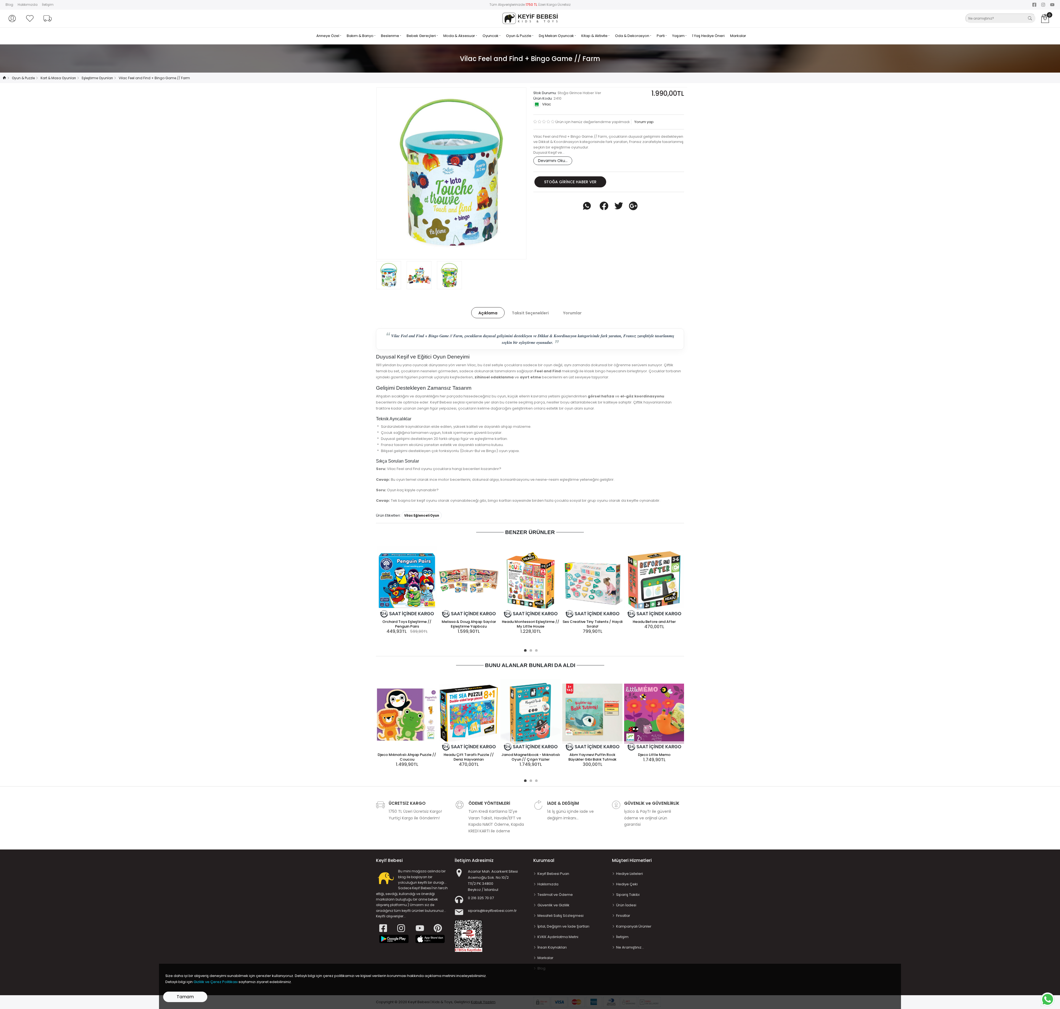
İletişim (48, 4)
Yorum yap (644, 121)
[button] (12, 18)
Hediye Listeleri (629, 873)
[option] (451, 173)
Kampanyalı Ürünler (633, 926)
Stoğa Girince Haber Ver (570, 182)
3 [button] (535, 649)
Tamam (185, 997)
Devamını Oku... (553, 160)
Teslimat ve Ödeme (555, 894)
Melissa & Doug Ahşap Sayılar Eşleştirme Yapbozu (469, 624)
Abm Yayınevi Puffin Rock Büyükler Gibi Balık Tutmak (592, 757)
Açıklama (487, 313)
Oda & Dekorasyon (632, 35)
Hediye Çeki (627, 884)
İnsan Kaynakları (552, 947)
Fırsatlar (623, 915)
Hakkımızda (28, 4)
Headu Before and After (654, 621)
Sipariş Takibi (628, 894)
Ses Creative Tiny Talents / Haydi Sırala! (592, 624)
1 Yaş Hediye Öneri (708, 35)
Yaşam (678, 35)
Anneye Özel (328, 35)
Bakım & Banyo (360, 35)
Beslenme (390, 35)
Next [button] (513, 173)
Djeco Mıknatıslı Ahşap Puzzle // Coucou (407, 757)
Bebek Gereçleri (422, 35)
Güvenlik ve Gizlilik (553, 905)
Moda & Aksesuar (459, 35)
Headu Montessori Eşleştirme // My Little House (530, 624)
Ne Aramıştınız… (630, 947)
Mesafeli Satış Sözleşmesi (560, 915)
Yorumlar (572, 313)
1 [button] (524, 649)
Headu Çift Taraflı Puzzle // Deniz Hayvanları (469, 757)
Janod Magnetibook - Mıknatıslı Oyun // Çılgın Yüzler (530, 757)
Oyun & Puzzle (519, 35)
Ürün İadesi (626, 905)
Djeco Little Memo (654, 754)
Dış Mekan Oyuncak (557, 35)
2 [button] (530, 649)
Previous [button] (389, 173)
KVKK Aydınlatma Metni (557, 936)
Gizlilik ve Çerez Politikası (216, 981)
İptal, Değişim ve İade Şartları (563, 926)
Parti (661, 35)
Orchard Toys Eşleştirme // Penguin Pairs (406, 624)
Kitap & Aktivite (594, 35)
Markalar (738, 35)
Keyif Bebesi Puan (553, 873)
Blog (9, 4)
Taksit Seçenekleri (530, 313)
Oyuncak (491, 35)
